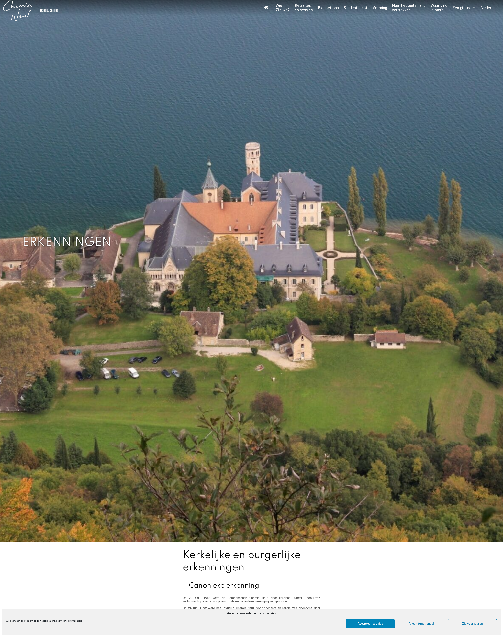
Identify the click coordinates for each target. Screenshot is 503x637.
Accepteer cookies (370, 623)
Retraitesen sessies (304, 7)
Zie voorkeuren (472, 623)
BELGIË (49, 10)
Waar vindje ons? (439, 7)
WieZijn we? (283, 7)
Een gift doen (464, 8)
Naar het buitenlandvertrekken (409, 7)
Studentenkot (355, 8)
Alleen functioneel (421, 623)
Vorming (380, 8)
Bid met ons (328, 8)
